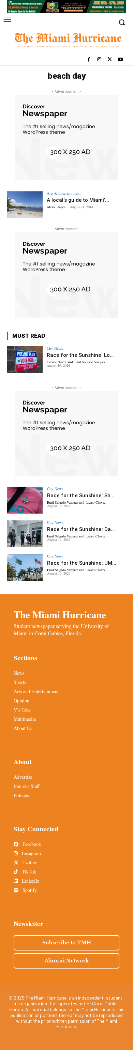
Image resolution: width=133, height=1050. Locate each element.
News (19, 673)
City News (55, 348)
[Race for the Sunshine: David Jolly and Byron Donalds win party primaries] (25, 533)
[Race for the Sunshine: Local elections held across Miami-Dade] (25, 359)
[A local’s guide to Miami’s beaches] (25, 204)
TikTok (28, 871)
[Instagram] (99, 60)
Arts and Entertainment (36, 691)
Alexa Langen (56, 206)
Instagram (30, 853)
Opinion (21, 700)
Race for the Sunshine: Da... (81, 529)
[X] (109, 60)
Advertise (23, 777)
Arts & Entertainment (63, 193)
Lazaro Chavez (56, 362)
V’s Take (22, 709)
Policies (21, 795)
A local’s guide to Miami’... (78, 200)
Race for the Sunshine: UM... (81, 563)
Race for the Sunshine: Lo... (80, 355)
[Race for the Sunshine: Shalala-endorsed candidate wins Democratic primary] (25, 500)
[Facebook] (89, 60)
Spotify (29, 890)
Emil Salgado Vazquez (89, 362)
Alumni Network (67, 961)
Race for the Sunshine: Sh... (81, 495)
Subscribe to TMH (66, 943)
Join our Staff (27, 786)
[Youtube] (120, 60)
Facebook (31, 844)
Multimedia (25, 719)
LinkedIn (30, 881)
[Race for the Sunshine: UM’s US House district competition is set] (25, 567)
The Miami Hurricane (60, 614)
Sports (20, 682)
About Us (23, 728)
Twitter (28, 862)
